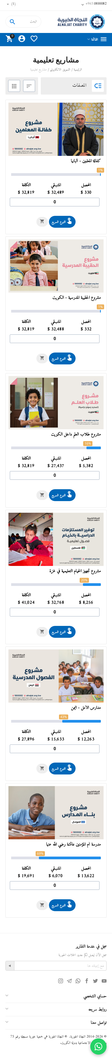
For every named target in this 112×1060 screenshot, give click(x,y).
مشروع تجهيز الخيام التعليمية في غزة (75, 571)
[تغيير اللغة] (25, 5)
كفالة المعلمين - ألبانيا (86, 161)
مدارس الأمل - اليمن (86, 707)
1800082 (96, 3)
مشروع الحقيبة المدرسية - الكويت (76, 297)
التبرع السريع (59, 222)
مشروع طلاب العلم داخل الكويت (76, 434)
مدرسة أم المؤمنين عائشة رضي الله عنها (73, 844)
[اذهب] (10, 965)
